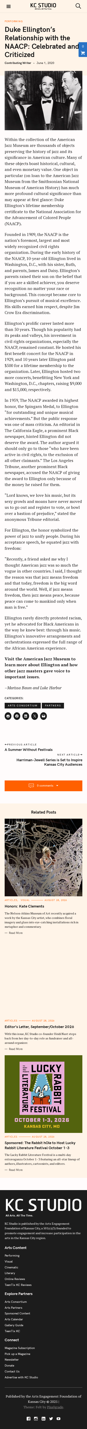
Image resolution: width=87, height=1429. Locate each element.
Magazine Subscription (20, 1348)
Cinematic (11, 1267)
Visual (25, 900)
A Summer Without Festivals (29, 749)
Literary (10, 1273)
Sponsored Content (17, 1313)
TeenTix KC (12, 1331)
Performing (14, 21)
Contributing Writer (18, 63)
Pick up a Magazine (17, 1354)
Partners (53, 705)
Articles (11, 900)
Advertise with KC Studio (21, 1377)
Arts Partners (13, 1308)
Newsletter (12, 1359)
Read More (16, 933)
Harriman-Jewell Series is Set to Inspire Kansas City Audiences (49, 762)
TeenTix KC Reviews (18, 1285)
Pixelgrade (55, 1407)
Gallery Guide (14, 1325)
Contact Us (12, 1371)
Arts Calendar (14, 1319)
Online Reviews (15, 1279)
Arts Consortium (23, 705)
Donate (9, 1365)
